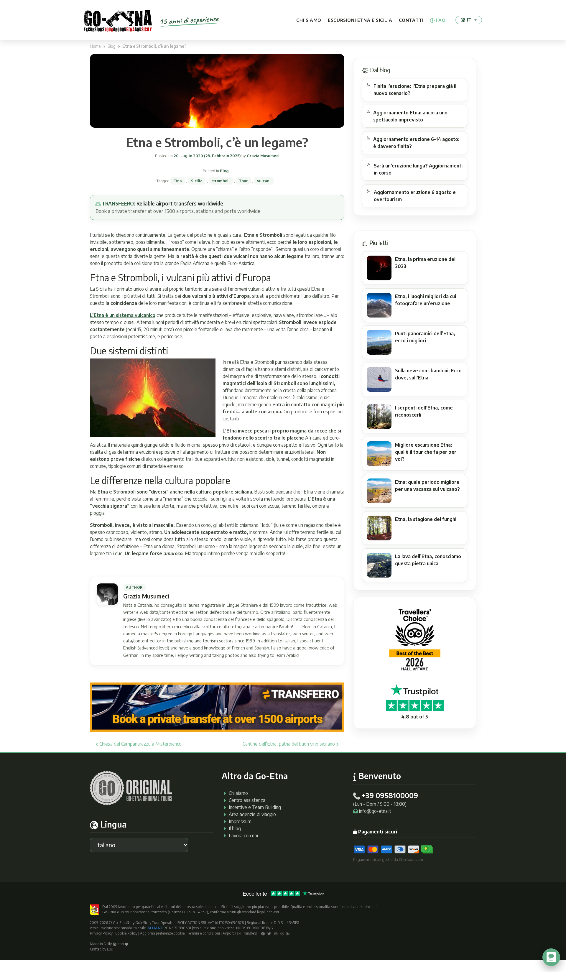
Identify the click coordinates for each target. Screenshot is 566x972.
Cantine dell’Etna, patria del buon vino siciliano (289, 744)
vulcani (264, 180)
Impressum (240, 821)
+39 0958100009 (389, 795)
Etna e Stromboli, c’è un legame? (217, 142)
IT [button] (469, 19)
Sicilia (197, 180)
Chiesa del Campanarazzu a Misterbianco (140, 744)
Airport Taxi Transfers (240, 933)
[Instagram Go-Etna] (276, 933)
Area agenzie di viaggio (252, 814)
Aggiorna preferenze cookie (162, 933)
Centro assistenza (247, 800)
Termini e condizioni (203, 933)
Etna (177, 180)
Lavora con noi (243, 835)
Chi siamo (238, 793)
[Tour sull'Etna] (118, 20)
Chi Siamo (308, 20)
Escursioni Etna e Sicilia (360, 20)
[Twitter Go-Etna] (269, 933)
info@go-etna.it (375, 811)
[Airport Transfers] (217, 707)
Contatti (411, 20)
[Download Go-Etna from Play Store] (288, 933)
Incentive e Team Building (255, 807)
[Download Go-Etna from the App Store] (282, 933)
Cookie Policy (126, 933)
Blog (112, 46)
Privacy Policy (101, 933)
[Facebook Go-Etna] (263, 933)
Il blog (235, 828)
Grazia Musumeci (262, 155)
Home (95, 46)
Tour (243, 180)
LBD (110, 949)
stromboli (221, 180)
